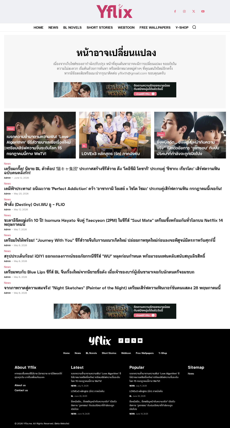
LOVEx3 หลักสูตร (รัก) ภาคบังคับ (87, 391)
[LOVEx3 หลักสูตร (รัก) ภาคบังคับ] (115, 135)
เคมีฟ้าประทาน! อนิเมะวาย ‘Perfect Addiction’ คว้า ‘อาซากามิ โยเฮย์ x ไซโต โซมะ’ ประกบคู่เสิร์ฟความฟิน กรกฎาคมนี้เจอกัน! (113, 188)
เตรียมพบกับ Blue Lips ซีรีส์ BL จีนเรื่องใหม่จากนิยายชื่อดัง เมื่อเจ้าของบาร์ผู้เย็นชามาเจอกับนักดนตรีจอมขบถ (99, 272)
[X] (193, 11)
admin (7, 177)
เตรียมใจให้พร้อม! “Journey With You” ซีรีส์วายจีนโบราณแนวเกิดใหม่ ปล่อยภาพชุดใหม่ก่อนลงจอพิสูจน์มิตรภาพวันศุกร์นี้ (109, 240)
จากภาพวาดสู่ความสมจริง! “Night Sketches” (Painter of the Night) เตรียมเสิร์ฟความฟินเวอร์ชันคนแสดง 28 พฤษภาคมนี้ (112, 287)
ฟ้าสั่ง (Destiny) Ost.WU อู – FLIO (34, 204)
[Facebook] (175, 11)
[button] (194, 27)
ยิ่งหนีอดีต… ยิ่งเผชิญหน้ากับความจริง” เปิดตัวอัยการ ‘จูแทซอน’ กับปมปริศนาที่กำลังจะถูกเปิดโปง (94, 405)
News (10, 128)
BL (84, 145)
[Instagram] (184, 11)
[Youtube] (203, 11)
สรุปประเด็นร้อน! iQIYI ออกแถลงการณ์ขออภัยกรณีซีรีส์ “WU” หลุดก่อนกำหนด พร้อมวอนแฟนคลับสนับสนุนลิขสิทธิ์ (104, 256)
